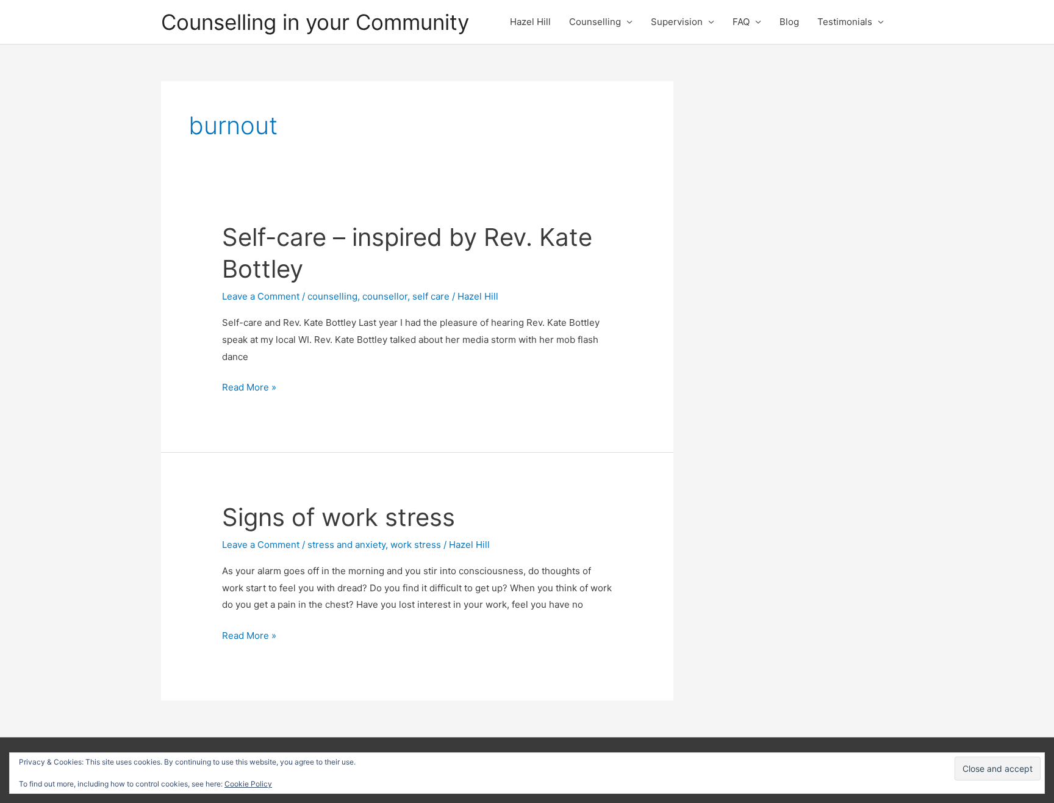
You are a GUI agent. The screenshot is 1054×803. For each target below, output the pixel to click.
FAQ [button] (741, 21)
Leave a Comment (260, 296)
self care (431, 296)
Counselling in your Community (315, 22)
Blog (789, 21)
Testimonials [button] (844, 21)
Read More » (249, 388)
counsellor (384, 296)
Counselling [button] (595, 21)
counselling (332, 296)
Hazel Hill (530, 21)
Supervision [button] (677, 21)
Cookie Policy (248, 783)
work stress (415, 544)
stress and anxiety (346, 544)
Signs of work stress (338, 517)
